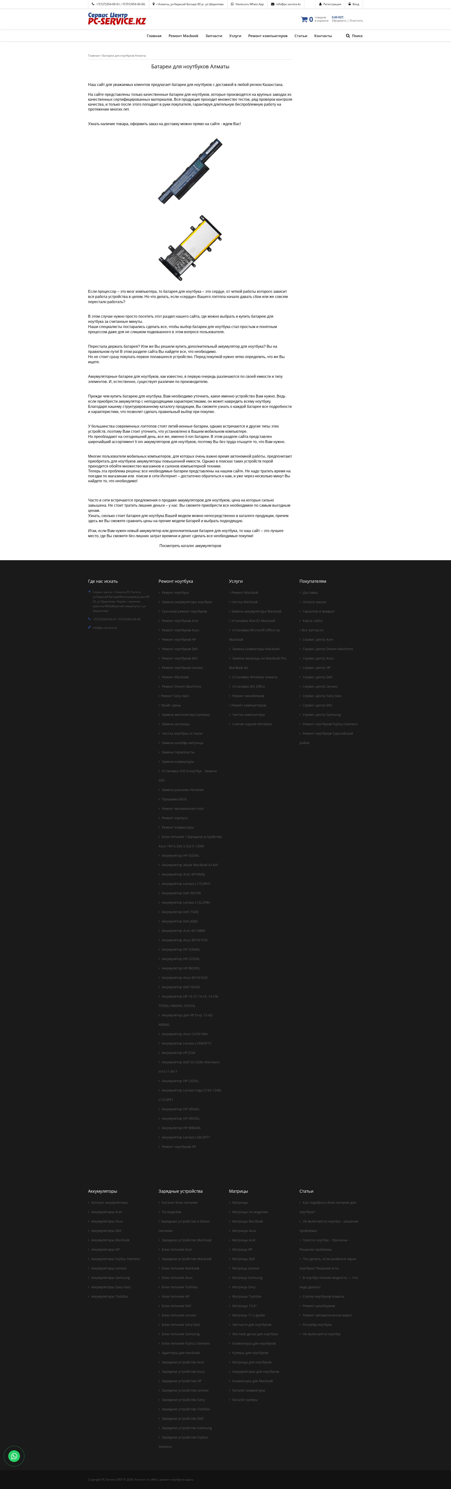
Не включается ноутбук (321, 1334)
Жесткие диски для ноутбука (254, 1334)
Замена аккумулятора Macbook (256, 611)
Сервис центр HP (316, 667)
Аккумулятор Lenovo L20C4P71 (185, 1137)
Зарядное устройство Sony (183, 1399)
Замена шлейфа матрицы (182, 743)
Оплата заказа (314, 602)
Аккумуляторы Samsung (110, 1277)
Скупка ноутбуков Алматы (323, 1296)
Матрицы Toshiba (246, 1296)
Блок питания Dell (176, 1306)
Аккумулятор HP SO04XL (180, 949)
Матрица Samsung (247, 1277)
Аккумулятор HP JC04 (178, 1052)
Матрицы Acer (243, 1240)
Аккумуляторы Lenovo (108, 1268)
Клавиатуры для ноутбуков (253, 1343)
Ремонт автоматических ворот (327, 1315)
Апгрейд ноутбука (317, 1324)
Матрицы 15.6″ (244, 1306)
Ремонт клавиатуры (177, 827)
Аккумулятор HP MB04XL (181, 1128)
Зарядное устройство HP (181, 1381)
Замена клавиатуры (177, 761)
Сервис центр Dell (317, 677)
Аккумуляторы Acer (106, 1212)
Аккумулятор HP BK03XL (180, 968)
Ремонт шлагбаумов (318, 1306)
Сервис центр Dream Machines (327, 649)
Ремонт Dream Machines (181, 686)
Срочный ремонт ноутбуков (184, 611)
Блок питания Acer (176, 1249)
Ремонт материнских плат (182, 808)
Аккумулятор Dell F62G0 (180, 987)
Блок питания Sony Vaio (180, 1324)
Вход (356, 4)
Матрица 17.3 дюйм (248, 1315)
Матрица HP (241, 1249)
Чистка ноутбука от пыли (181, 733)
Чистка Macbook (244, 602)
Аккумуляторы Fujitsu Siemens (115, 1259)
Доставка (310, 592)
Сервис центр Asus (318, 658)
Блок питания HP (175, 1296)
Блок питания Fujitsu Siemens (185, 1343)
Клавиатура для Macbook (252, 1381)
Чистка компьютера (248, 714)
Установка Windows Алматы (254, 677)
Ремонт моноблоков (247, 696)
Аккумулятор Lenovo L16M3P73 (186, 1043)
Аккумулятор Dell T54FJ (179, 912)
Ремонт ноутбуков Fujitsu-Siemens (330, 724)
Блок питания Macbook (180, 1268)
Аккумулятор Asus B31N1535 (184, 940)
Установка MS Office (248, 686)
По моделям (171, 1212)
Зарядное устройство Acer (182, 1362)
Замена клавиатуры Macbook (255, 649)
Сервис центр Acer (317, 639)
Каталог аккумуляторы (109, 1202)
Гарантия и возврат (318, 611)
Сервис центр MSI (317, 705)
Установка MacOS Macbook (253, 620)
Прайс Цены (171, 705)
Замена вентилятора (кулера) (185, 714)
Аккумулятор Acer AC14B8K (183, 930)
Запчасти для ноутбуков (251, 1324)
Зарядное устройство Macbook (186, 1240)
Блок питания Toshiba (179, 1287)
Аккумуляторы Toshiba (109, 1296)
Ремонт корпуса (174, 818)
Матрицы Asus (243, 1230)
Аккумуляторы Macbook (109, 1240)
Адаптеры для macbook (180, 1352)
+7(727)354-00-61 (108, 4)
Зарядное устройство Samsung (186, 1428)
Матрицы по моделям (249, 1212)
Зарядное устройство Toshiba (185, 1409)
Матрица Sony (243, 1287)
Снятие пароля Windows (251, 724)
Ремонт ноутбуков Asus (180, 630)
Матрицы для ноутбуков (251, 1362)
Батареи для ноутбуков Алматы (124, 56)
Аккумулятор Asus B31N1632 (184, 977)
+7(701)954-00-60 (133, 4)
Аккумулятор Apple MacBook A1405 (189, 865)
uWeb (154, 1479)
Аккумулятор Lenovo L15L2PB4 (185, 902)
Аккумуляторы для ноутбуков (255, 1371)
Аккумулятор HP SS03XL (180, 855)
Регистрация (332, 4)
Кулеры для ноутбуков (249, 1352)
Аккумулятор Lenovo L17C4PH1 (186, 883)
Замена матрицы (175, 724)
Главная (94, 56)
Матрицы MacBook (247, 1221)
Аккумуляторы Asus (106, 1221)
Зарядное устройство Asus (183, 1371)
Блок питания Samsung (180, 1334)
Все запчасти (312, 630)
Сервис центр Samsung (321, 714)
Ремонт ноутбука (175, 592)
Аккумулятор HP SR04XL (180, 1109)
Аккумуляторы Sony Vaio (110, 1287)
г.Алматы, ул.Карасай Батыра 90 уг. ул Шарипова (190, 4)
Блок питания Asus (177, 1277)
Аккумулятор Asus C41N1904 (184, 1034)
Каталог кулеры (244, 1399)
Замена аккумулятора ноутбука (186, 602)
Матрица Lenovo (245, 1268)
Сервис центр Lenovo (319, 686)
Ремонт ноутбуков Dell (179, 649)
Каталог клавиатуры (248, 1390)
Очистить (356, 21)
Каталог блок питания (179, 1202)
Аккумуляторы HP (105, 1249)
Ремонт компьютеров (248, 705)
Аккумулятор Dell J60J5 (179, 921)
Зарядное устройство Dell (182, 1418)
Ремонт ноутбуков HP (178, 639)
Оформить (339, 21)
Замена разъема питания (182, 789)
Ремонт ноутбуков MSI (179, 658)
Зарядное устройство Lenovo (184, 1390)
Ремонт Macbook (175, 677)
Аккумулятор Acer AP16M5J (183, 874)
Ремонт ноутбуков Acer (180, 620)
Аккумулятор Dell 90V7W (181, 893)
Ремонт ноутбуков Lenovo (182, 667)
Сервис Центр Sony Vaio (322, 696)
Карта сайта (312, 620)
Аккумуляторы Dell (105, 1230)
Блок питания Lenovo (178, 1315)
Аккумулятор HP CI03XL (180, 1081)
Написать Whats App (250, 4)
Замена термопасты (177, 752)
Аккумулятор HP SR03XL (180, 1118)
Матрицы (239, 1202)
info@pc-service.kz (288, 4)
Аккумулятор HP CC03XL (180, 959)
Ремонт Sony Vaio (175, 696)
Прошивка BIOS (174, 799)
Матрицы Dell (243, 1259)
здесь (189, 1479)
